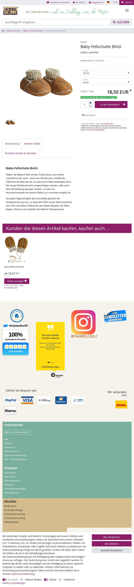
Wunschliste (89, 115)
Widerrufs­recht (11, 451)
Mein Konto (9, 476)
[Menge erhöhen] (90, 103)
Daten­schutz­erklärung (15, 455)
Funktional (69, 579)
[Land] (108, 2)
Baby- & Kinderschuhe (33, 30)
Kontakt (8, 443)
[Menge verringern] (90, 106)
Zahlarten (9, 484)
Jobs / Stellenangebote (15, 459)
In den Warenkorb (110, 104)
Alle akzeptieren (111, 537)
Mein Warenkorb (12, 480)
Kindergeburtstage (13, 510)
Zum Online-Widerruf (18, 432)
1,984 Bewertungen (50, 367)
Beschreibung (12, 143)
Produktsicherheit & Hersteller (20, 153)
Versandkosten (107, 123)
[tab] (12, 143)
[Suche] (120, 22)
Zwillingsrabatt (11, 521)
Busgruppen (10, 505)
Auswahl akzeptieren (112, 550)
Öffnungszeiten (12, 492)
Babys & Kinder (13, 30)
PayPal (52, 579)
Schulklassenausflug (14, 518)
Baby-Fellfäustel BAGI (14, 267)
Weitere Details (32, 143)
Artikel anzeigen (15, 281)
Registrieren (10, 472)
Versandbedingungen (95, 129)
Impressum (9, 447)
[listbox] (16, 249)
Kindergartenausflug (14, 513)
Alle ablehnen (112, 543)
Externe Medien (33, 579)
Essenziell (13, 579)
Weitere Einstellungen (13, 583)
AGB (6, 439)
